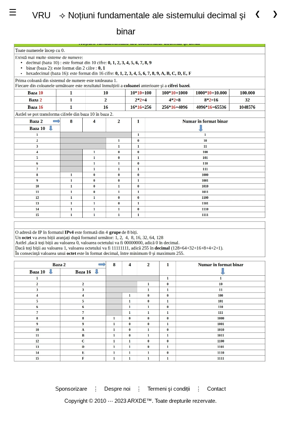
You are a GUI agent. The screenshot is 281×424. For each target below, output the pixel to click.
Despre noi (117, 389)
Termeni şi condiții (168, 389)
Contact (216, 389)
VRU (41, 15)
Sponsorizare (71, 389)
